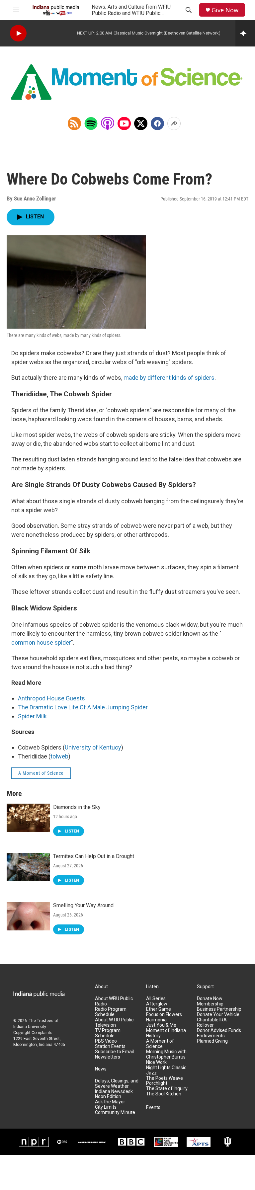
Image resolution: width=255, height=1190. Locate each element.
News (101, 1069)
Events (153, 1107)
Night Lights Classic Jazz (166, 1070)
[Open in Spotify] (91, 123)
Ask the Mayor (110, 1101)
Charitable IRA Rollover (212, 1022)
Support (205, 986)
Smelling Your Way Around (83, 905)
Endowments (211, 1035)
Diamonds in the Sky (77, 807)
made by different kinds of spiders (169, 377)
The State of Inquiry (167, 1088)
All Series (156, 998)
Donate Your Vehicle (218, 1014)
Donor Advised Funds (219, 1030)
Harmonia (156, 1019)
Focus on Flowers (164, 1014)
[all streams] (245, 33)
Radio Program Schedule (111, 1012)
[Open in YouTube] (124, 123)
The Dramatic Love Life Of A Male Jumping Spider (83, 707)
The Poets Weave (164, 1078)
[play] (18, 33)
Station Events (110, 1046)
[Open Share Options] (174, 123)
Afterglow (156, 1003)
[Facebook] (157, 123)
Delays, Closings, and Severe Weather (116, 1083)
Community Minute (115, 1112)
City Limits (106, 1107)
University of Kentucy (93, 747)
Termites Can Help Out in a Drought (93, 856)
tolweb (59, 756)
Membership (210, 1003)
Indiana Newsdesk (114, 1091)
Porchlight (156, 1083)
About (101, 986)
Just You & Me (161, 1025)
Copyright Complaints (32, 1032)
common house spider (41, 642)
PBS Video (106, 1041)
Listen (152, 986)
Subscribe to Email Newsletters (114, 1054)
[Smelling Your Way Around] (28, 916)
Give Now (225, 10)
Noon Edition (108, 1096)
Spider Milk (32, 716)
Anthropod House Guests (51, 698)
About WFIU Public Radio (114, 1001)
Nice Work (156, 1062)
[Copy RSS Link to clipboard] (74, 123)
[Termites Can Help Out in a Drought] (28, 867)
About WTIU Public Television (114, 1022)
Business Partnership (219, 1009)
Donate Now (209, 998)
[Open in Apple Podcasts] (107, 123)
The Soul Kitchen (163, 1093)
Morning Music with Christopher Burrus (166, 1054)
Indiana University (29, 1026)
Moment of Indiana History (166, 1033)
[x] (140, 123)
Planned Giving (212, 1041)
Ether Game (158, 1009)
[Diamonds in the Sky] (28, 818)
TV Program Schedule (108, 1033)
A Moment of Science (41, 773)
